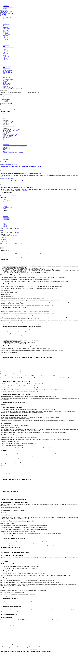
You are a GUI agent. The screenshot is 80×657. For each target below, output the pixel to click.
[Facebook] (5, 223)
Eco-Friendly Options (7, 83)
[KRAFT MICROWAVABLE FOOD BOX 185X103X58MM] (15, 145)
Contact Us (5, 3)
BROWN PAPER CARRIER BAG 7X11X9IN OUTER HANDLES (16, 140)
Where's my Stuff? (6, 200)
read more (63, 168)
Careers (4, 208)
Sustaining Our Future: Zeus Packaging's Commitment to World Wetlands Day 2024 (20, 166)
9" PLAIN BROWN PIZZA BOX (9, 115)
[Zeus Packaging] (3, 10)
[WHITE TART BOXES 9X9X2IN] (10, 134)
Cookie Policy (5, 216)
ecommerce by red (16, 228)
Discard (1, 655)
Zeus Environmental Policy (8, 218)
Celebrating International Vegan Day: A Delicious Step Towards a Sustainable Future (20, 173)
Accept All (9, 94)
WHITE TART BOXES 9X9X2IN (9, 135)
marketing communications (47, 245)
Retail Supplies (5, 80)
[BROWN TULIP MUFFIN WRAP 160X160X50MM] (13, 152)
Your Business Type (6, 84)
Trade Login (5, 8)
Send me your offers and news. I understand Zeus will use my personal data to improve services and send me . (27, 245)
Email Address (3, 241)
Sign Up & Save (10, 87)
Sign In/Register (6, 6)
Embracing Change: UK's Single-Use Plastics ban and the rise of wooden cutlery (19, 180)
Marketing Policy (6, 217)
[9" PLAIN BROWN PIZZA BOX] (10, 113)
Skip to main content (4, 2)
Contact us (5, 199)
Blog (4, 201)
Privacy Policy (5, 215)
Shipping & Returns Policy (8, 212)
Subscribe (13, 195)
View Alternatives (6, 133)
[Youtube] (5, 225)
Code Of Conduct (6, 219)
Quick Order (5, 5)
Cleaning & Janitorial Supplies (8, 79)
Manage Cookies (4, 94)
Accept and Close (4, 103)
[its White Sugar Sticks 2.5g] (8, 121)
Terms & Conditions (6, 213)
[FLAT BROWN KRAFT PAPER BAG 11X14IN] (12, 129)
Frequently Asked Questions (8, 207)
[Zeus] (1, 230)
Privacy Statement (33, 649)
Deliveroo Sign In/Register (8, 7)
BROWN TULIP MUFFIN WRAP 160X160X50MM (13, 153)
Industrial (4, 82)
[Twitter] (4, 224)
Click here (25, 92)
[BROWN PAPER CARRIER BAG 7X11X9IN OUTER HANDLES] (16, 139)
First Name (2, 237)
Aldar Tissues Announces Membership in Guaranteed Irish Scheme (16, 187)
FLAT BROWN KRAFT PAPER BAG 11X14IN (12, 130)
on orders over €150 (15, 88)
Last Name (2, 239)
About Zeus (5, 206)
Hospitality (5, 81)
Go (12, 13)
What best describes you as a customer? (8, 243)
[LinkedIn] (5, 226)
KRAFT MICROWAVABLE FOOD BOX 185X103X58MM (14, 146)
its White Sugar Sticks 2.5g (8, 122)
